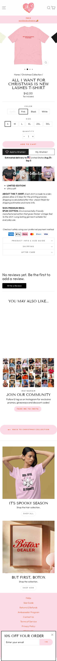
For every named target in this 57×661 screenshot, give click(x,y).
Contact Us (28, 617)
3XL (48, 124)
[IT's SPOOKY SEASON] (28, 473)
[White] (17, 348)
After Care (28, 252)
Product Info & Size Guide (28, 241)
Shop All (28, 514)
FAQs (28, 598)
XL (29, 124)
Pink (23, 111)
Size (28, 119)
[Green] (7, 348)
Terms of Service (28, 621)
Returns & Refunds (28, 607)
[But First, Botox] (28, 547)
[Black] (14, 348)
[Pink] (11, 348)
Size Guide (29, 603)
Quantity (28, 131)
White (45, 111)
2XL (38, 124)
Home (17, 74)
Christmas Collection (32, 74)
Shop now (28, 588)
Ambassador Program (28, 612)
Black (33, 111)
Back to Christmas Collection (30, 429)
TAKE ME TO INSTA (28, 409)
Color (28, 106)
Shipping (28, 246)
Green (13, 111)
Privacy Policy (28, 626)
